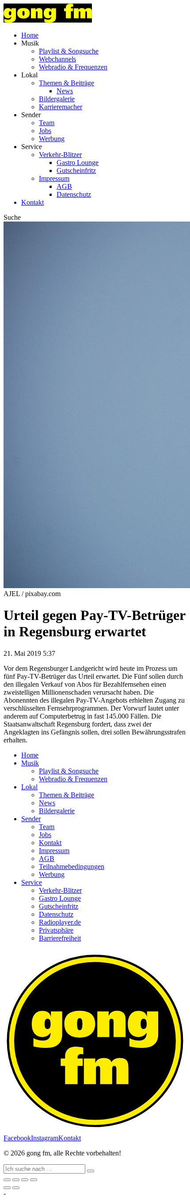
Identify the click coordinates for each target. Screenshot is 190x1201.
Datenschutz (74, 194)
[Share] (15, 1179)
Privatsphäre (56, 930)
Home (29, 35)
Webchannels (57, 59)
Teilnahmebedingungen (71, 866)
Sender (31, 818)
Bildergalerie (57, 99)
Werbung (52, 138)
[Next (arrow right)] (15, 1187)
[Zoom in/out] (33, 1179)
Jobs (45, 130)
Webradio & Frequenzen (73, 67)
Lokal (29, 787)
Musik (30, 763)
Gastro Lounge (78, 162)
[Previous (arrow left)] (7, 1187)
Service (31, 882)
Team (46, 122)
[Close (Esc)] (7, 1179)
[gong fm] (48, 20)
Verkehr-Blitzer (60, 154)
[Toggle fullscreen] (24, 1179)
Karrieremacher (60, 107)
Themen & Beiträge (66, 83)
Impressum (54, 178)
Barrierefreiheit (60, 938)
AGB (64, 186)
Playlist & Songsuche (69, 51)
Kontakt (32, 202)
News (65, 91)
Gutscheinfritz (76, 170)
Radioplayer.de (60, 922)
